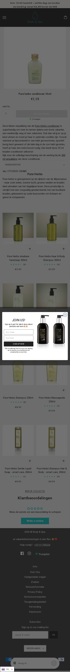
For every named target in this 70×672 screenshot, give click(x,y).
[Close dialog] (65, 315)
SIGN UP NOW (18, 344)
